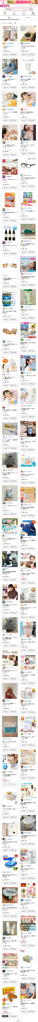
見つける (14, 13)
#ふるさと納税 (5, 344)
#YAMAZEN (24, 46)
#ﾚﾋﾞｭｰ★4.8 (24, 211)
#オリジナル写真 (6, 439)
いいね (14, 54)
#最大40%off (24, 642)
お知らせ (24, 13)
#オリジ (7, 743)
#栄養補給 (30, 211)
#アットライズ (8, 112)
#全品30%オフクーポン (9, 46)
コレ (6, 54)
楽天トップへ (33, 5)
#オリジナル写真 (6, 505)
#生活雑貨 (4, 212)
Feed (5, 13)
